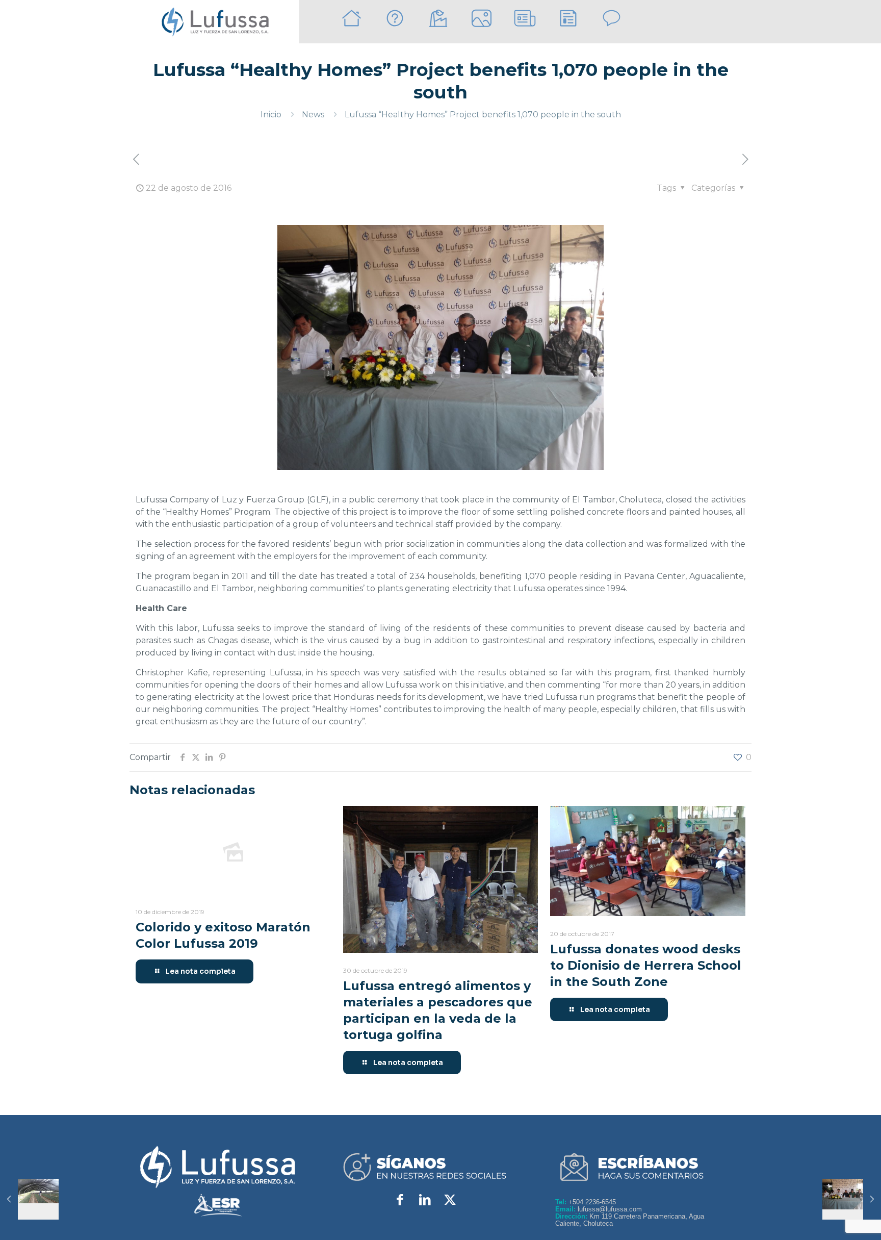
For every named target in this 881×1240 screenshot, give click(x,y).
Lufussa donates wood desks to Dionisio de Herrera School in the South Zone (645, 965)
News (313, 114)
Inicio (271, 114)
